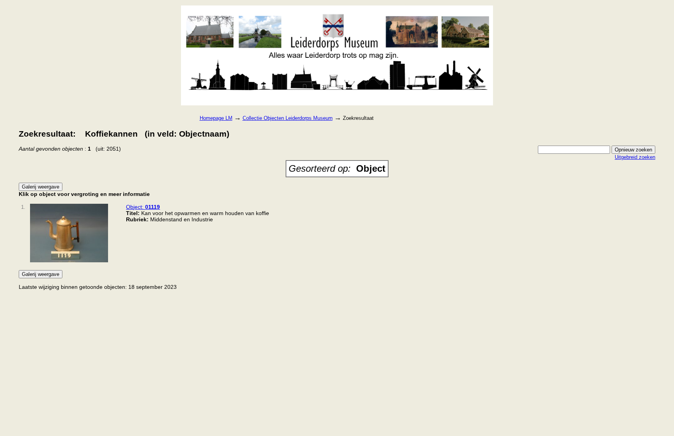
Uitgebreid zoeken (635, 157)
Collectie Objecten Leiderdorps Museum (288, 118)
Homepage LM (216, 118)
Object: (143, 207)
